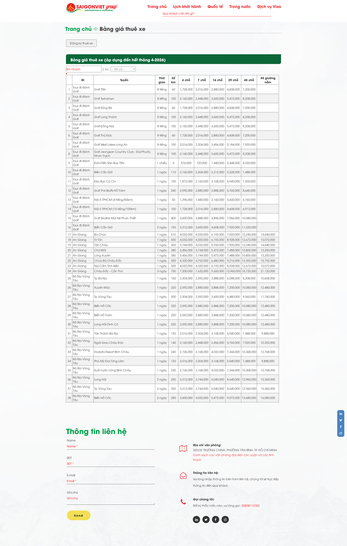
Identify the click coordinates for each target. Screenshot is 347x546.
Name (71, 440)
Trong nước (240, 6)
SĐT (69, 458)
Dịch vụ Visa (269, 6)
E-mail (71, 475)
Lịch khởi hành (187, 6)
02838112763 (251, 505)
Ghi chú (72, 492)
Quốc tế (215, 6)
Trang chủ (157, 6)
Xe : (108, 69)
